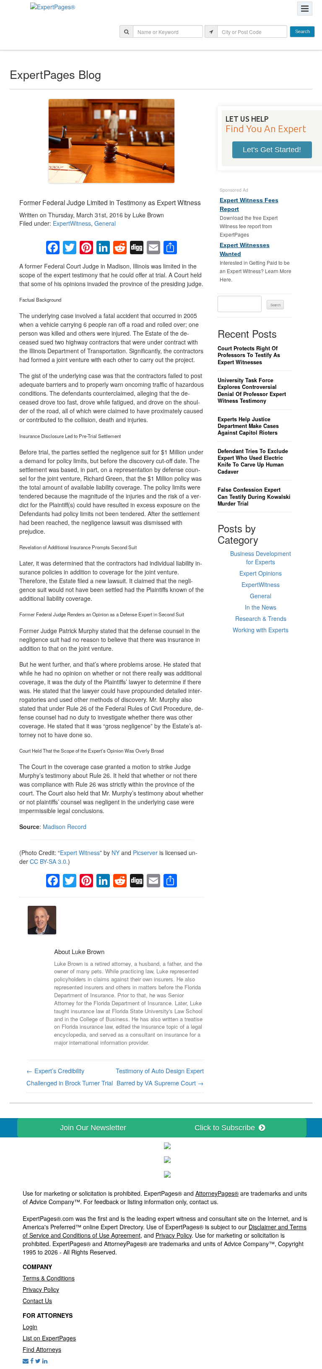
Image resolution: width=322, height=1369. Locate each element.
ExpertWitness (72, 223)
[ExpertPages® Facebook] (32, 1360)
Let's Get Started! (272, 150)
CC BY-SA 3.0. (49, 861)
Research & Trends (260, 618)
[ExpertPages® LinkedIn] (44, 1360)
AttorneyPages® (217, 1193)
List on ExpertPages (49, 1338)
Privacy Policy (174, 1235)
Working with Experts (260, 630)
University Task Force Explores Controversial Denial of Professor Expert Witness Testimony (252, 390)
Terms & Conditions (49, 1278)
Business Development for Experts (260, 557)
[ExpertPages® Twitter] (38, 1360)
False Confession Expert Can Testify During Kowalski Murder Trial (254, 496)
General (105, 223)
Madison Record (64, 826)
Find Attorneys (42, 1349)
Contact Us (37, 1300)
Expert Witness (80, 852)
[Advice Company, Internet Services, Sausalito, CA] (167, 1173)
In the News (260, 607)
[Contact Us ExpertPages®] (26, 1360)
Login (30, 1326)
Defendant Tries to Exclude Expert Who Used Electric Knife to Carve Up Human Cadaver (253, 461)
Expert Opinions (260, 573)
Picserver (145, 852)
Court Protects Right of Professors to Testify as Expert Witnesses (249, 355)
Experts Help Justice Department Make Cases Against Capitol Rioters (248, 426)
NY (115, 852)
